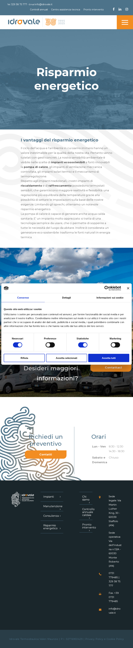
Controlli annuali (39, 9)
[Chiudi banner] (128, 288)
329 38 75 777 (19, 4)
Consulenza (51, 515)
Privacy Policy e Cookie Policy (104, 639)
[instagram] (126, 9)
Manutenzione (52, 506)
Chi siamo (86, 498)
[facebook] (114, 9)
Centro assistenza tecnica (65, 9)
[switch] (50, 345)
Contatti (45, 454)
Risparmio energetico (50, 527)
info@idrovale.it (43, 4)
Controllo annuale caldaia (88, 512)
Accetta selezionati (66, 357)
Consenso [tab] (23, 297)
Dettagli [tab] (66, 297)
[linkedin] (120, 9)
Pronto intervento (93, 9)
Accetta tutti (109, 357)
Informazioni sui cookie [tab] (110, 297)
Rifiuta (24, 357)
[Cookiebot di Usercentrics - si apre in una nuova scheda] (107, 288)
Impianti (48, 496)
